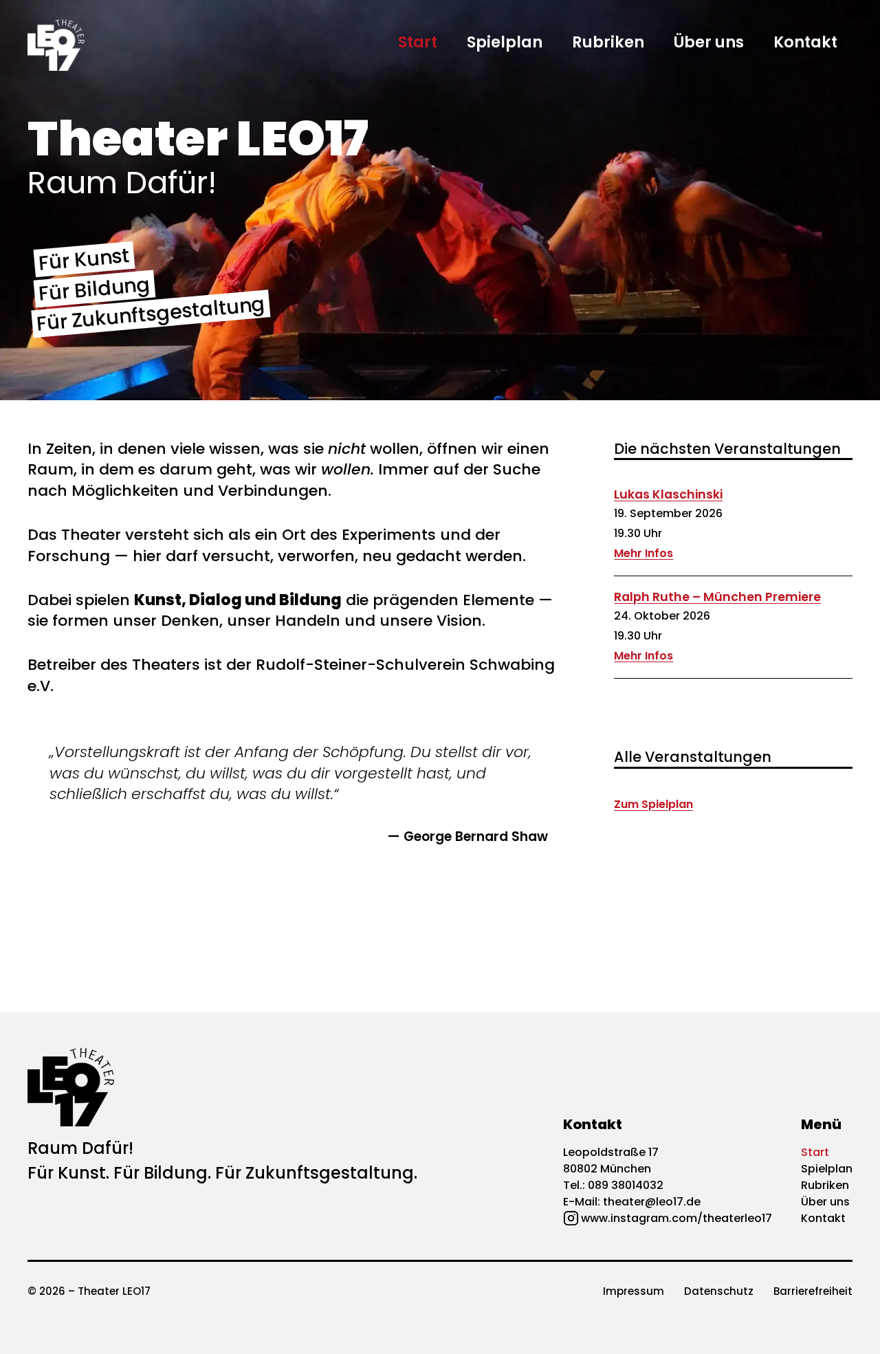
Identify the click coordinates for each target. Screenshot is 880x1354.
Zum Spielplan (653, 804)
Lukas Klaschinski (668, 494)
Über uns (709, 42)
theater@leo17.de (652, 1202)
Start (417, 42)
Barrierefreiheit (812, 1291)
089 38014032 (625, 1185)
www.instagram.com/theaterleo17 (676, 1218)
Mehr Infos (643, 553)
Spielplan (504, 42)
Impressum (633, 1291)
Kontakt (805, 42)
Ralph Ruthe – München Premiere (717, 597)
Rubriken (608, 42)
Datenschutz (719, 1291)
